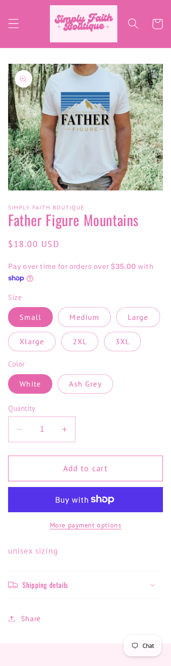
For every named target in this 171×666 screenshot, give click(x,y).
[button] (13, 24)
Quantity (22, 408)
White (30, 383)
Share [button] (31, 618)
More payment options (86, 525)
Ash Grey (85, 383)
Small (30, 317)
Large (138, 317)
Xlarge (31, 341)
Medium (84, 317)
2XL (80, 341)
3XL (122, 341)
